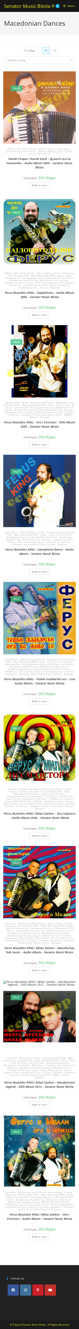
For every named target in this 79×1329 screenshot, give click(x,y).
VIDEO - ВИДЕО (64, 415)
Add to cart (39, 185)
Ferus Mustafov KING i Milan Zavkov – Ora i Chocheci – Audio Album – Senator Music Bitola (39, 1217)
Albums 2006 (12, 273)
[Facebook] (13, 1290)
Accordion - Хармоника (19, 789)
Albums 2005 (12, 402)
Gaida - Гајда (64, 275)
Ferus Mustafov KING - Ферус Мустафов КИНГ (31, 275)
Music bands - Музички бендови (39, 151)
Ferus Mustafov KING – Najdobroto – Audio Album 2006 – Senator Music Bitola (39, 295)
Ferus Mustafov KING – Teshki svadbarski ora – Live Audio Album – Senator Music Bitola (39, 681)
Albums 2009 (14, 149)
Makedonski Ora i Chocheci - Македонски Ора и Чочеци (43, 801)
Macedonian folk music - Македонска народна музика (41, 1066)
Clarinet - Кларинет (63, 273)
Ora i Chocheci (65, 151)
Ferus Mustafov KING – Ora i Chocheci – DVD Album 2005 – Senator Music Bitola (39, 424)
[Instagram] (25, 1290)
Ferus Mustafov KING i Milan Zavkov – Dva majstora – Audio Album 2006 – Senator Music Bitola (39, 816)
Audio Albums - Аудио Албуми (38, 149)
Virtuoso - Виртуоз (50, 287)
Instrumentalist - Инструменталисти (25, 278)
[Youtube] (50, 1290)
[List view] (54, 50)
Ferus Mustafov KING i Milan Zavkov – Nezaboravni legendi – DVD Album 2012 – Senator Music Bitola (39, 1085)
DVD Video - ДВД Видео (55, 402)
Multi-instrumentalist (46, 282)
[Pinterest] (38, 1290)
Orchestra (10, 806)
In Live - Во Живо (64, 662)
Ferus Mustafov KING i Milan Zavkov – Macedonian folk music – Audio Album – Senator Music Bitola (39, 950)
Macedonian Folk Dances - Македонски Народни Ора (39, 409)
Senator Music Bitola (27, 6)
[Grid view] (45, 50)
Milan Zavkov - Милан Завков (19, 803)
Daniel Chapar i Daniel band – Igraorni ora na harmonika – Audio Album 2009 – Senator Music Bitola (39, 163)
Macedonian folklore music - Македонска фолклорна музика (38, 668)
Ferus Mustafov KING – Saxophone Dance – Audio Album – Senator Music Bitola (39, 552)
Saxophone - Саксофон (21, 285)
